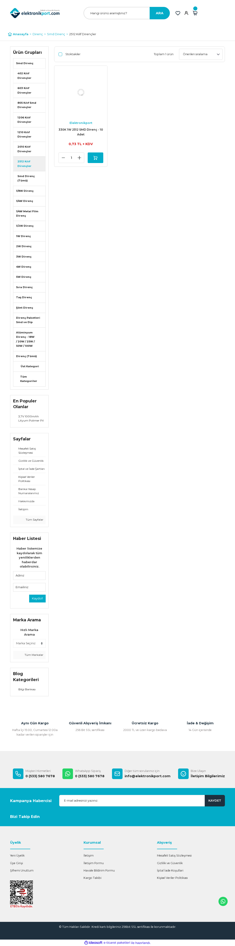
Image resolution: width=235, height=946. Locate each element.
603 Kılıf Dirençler (24, 90)
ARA (159, 13)
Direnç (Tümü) (26, 356)
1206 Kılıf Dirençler (24, 119)
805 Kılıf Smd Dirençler (26, 105)
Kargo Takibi (92, 878)
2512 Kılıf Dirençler (82, 34)
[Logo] (35, 13)
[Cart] (195, 13)
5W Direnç (23, 276)
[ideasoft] (93, 943)
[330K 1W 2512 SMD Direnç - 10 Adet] (80, 92)
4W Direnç (23, 266)
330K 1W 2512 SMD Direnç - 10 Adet (81, 132)
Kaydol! (37, 598)
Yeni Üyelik (17, 855)
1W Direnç (23, 236)
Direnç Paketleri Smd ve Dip (28, 320)
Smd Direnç (24, 63)
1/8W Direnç (25, 190)
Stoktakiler (73, 54)
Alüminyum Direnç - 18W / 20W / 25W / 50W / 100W (25, 339)
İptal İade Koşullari (170, 870)
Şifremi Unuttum (22, 870)
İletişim (89, 855)
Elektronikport (81, 123)
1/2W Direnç (25, 225)
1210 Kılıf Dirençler (24, 134)
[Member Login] (186, 13)
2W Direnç (23, 246)
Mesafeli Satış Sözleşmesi (174, 855)
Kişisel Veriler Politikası (172, 878)
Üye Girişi (16, 863)
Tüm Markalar (33, 654)
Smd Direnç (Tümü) (26, 178)
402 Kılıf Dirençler (24, 75)
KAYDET (214, 800)
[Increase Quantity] (79, 158)
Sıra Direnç (24, 287)
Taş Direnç (24, 297)
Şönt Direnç (24, 307)
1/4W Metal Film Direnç (27, 213)
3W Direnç (23, 256)
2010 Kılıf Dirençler (24, 149)
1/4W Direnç (24, 201)
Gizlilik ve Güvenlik (170, 863)
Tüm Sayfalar (34, 519)
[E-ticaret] (117, 943)
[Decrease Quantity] (63, 158)
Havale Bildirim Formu (99, 870)
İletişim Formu (94, 863)
